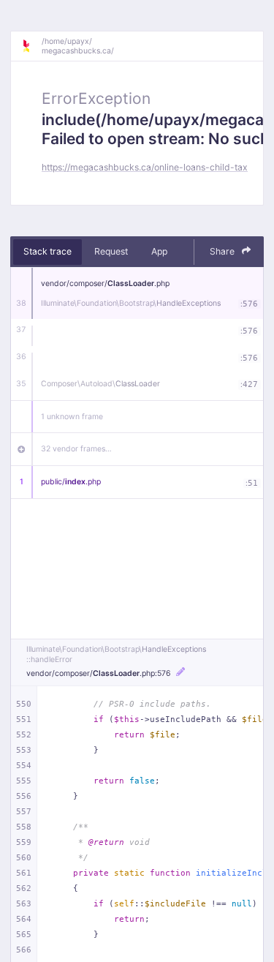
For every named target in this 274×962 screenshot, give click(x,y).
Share (223, 251)
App (159, 251)
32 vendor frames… (76, 449)
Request (111, 251)
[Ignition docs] (31, 46)
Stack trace (47, 251)
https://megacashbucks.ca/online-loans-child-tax (145, 167)
